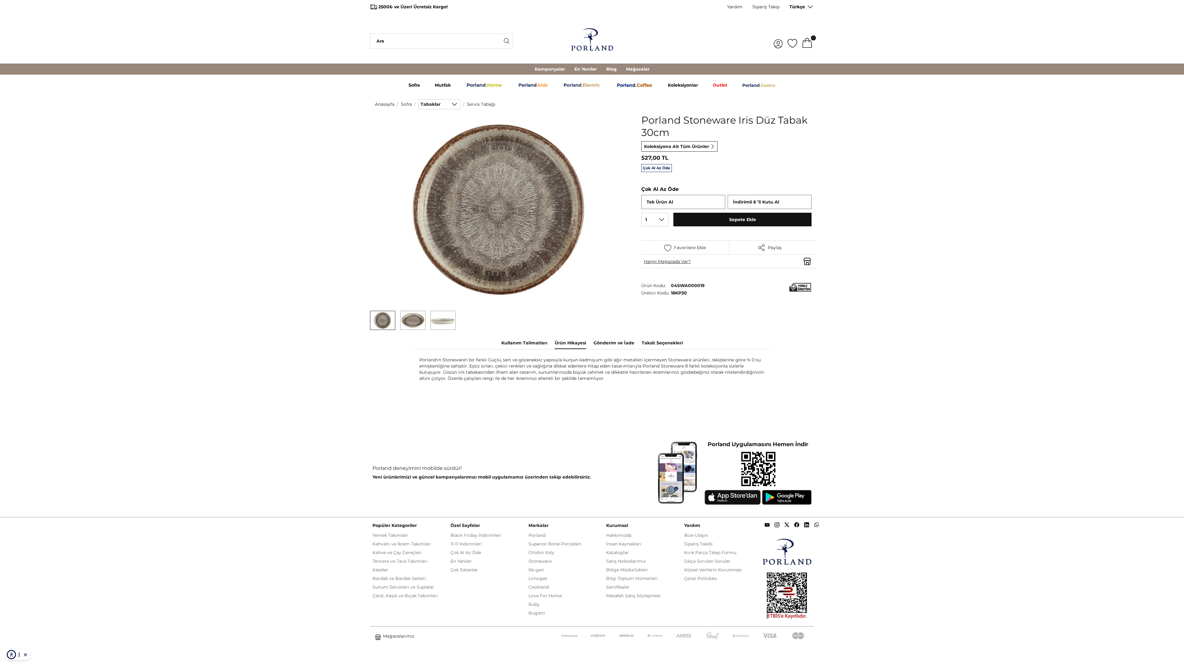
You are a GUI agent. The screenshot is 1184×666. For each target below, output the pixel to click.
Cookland (538, 587)
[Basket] (807, 41)
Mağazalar (638, 69)
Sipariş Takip (765, 7)
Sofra (406, 104)
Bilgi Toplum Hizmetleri (632, 578)
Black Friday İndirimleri (475, 535)
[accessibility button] (11, 654)
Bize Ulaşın (696, 535)
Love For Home (545, 595)
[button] (382, 320)
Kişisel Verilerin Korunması (713, 570)
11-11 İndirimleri (466, 544)
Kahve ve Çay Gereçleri (397, 552)
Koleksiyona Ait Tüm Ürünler (676, 146)
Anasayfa (384, 104)
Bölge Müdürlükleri (627, 570)
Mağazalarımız (398, 636)
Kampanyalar (550, 69)
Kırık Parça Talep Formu (710, 552)
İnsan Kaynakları (623, 544)
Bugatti (536, 613)
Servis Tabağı (481, 104)
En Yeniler (585, 69)
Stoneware (540, 561)
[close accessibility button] (25, 655)
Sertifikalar (618, 587)
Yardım (734, 7)
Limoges (537, 578)
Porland (536, 535)
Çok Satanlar (464, 570)
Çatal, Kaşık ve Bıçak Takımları (405, 595)
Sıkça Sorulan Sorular (707, 561)
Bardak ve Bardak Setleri (399, 578)
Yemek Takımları (390, 535)
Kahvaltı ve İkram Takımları (401, 544)
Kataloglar (617, 552)
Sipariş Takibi (698, 544)
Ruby (534, 604)
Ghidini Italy (541, 552)
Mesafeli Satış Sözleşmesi (633, 595)
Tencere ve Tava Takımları (400, 561)
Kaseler (380, 570)
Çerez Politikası (700, 578)
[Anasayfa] (592, 41)
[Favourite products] (792, 41)
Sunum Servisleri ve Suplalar (403, 587)
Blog (611, 69)
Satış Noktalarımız (626, 561)
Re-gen (536, 570)
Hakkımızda (618, 535)
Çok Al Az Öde (465, 552)
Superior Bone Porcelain (554, 544)
